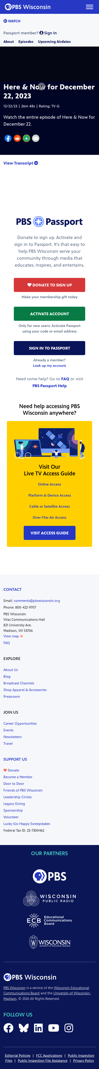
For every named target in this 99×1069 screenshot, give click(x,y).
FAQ (65, 378)
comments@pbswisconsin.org (37, 600)
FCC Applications (49, 1055)
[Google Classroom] (26, 139)
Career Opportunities (20, 723)
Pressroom (11, 696)
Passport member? (30, 32)
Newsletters (12, 737)
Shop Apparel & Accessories (25, 690)
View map (11, 636)
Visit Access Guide (50, 533)
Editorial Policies (17, 1055)
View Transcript (18, 163)
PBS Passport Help (49, 385)
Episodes (25, 41)
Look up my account (49, 365)
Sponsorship (13, 810)
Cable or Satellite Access (49, 506)
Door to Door (13, 783)
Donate (13, 770)
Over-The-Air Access (49, 517)
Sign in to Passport (49, 348)
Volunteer (11, 817)
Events (8, 730)
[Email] (35, 139)
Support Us (15, 759)
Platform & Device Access (49, 495)
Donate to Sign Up (52, 285)
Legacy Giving (14, 803)
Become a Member (17, 777)
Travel (8, 743)
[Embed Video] (41, 87)
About (8, 41)
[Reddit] (17, 139)
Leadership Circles (17, 797)
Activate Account (49, 313)
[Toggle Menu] (89, 7)
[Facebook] (8, 139)
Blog (7, 676)
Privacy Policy (83, 1060)
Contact (12, 589)
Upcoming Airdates (54, 41)
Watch (13, 21)
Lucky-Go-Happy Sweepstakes (26, 824)
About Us (10, 670)
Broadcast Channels (18, 683)
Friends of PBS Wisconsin (23, 790)
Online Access (49, 484)
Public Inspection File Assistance (42, 1060)
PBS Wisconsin (14, 988)
